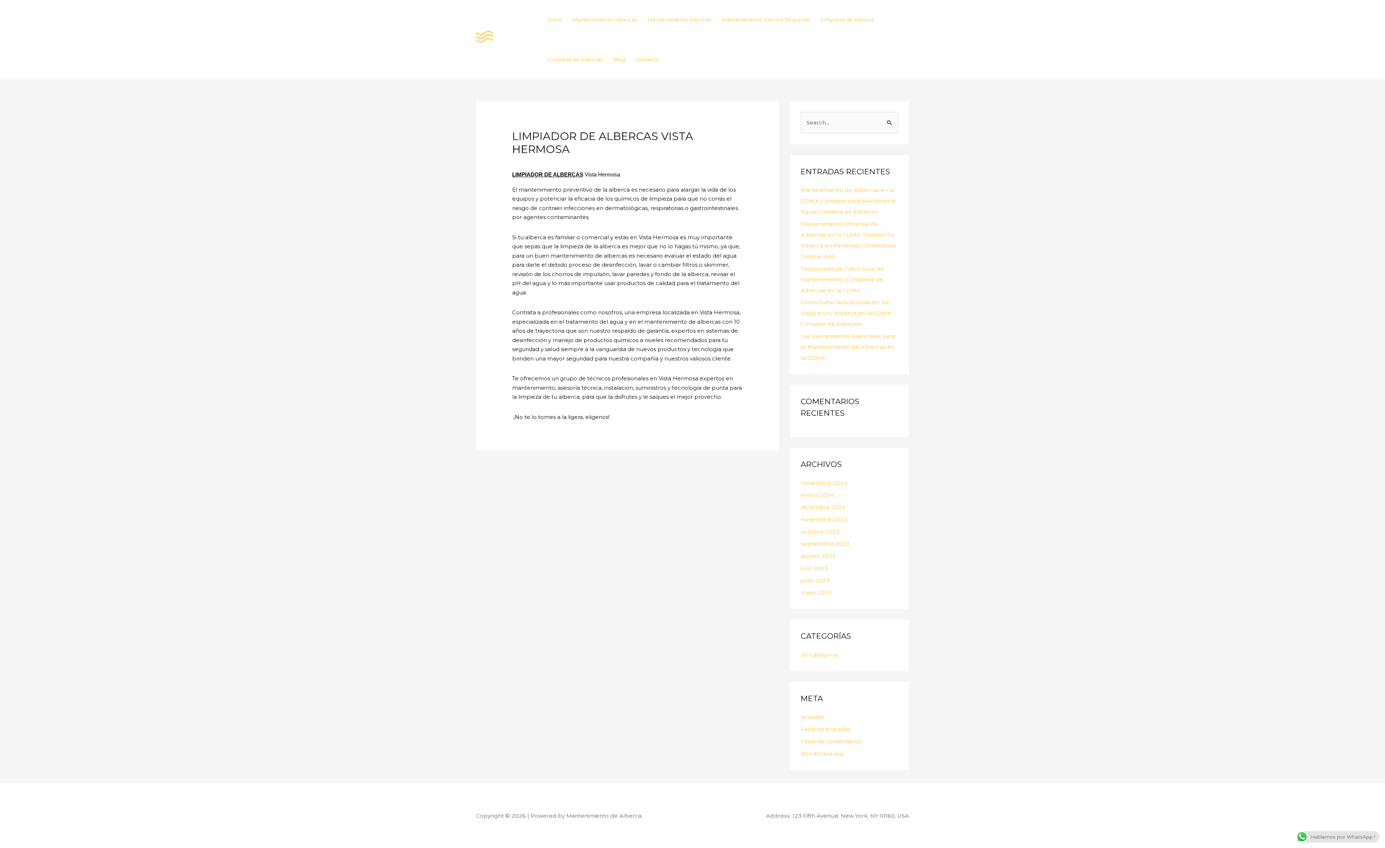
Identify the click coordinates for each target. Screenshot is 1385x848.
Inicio (555, 20)
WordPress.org (822, 753)
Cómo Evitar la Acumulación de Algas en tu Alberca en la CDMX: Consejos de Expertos (846, 313)
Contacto (647, 59)
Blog (619, 59)
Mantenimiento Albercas (604, 20)
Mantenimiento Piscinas (679, 20)
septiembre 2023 (825, 543)
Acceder (813, 716)
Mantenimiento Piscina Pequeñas (766, 20)
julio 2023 (814, 568)
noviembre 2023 (824, 519)
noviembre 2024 (824, 483)
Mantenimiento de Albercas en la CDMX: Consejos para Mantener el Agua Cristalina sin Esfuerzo (849, 201)
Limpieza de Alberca (847, 20)
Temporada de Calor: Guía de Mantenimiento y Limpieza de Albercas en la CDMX (842, 279)
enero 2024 (817, 494)
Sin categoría (819, 654)
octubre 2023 (820, 531)
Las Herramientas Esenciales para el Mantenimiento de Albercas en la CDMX (848, 347)
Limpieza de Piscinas (575, 59)
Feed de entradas (826, 729)
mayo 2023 (816, 592)
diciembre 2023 (823, 507)
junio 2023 (815, 580)
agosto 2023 (818, 555)
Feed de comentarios (831, 741)
